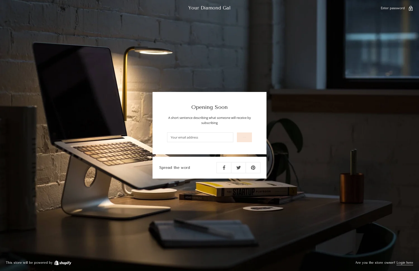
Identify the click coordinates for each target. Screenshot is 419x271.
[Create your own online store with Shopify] (62, 262)
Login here (404, 262)
